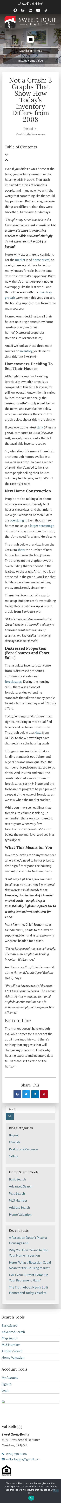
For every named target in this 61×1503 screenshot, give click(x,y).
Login (5, 1390)
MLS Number (18, 1200)
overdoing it (18, 520)
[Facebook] (15, 10)
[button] (30, 39)
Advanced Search (20, 1186)
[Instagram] (22, 10)
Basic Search (17, 1179)
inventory (25, 351)
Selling (13, 1156)
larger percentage (42, 526)
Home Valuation (20, 1214)
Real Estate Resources (30, 134)
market (20, 260)
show (21, 550)
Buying (14, 1135)
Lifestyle (14, 1142)
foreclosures (13, 681)
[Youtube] (38, 10)
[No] (56, 1490)
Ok (31, 1498)
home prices (41, 260)
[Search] (10, 1116)
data (40, 427)
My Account (10, 1377)
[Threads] (45, 10)
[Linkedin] (30, 10)
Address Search (19, 1207)
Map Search (17, 1193)
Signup (6, 1384)
